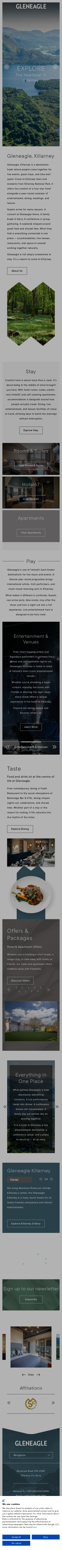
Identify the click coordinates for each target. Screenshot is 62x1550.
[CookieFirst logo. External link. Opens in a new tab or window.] (3, 1500)
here (34, 1527)
